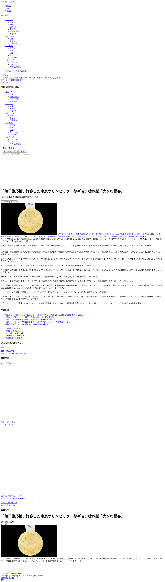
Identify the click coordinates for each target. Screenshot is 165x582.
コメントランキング (9, 503)
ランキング (9, 60)
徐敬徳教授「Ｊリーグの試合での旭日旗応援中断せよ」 (27, 324)
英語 (7, 8)
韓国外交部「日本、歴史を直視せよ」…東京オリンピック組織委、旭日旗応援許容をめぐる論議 (44, 315)
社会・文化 (14, 32)
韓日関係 (4, 75)
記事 (7, 351)
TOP (2, 580)
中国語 (8, 11)
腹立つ (3, 498)
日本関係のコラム (17, 43)
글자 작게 (5, 202)
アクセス (13, 62)
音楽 (11, 50)
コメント (13, 65)
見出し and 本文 (20, 151)
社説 (11, 39)
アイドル (13, 55)
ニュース (9, 20)
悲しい (9, 498)
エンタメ (9, 46)
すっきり (16, 498)
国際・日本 (14, 27)
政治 (11, 22)
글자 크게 (13, 202)
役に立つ (31, 498)
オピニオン (9, 36)
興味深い (23, 498)
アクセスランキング (9, 422)
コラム (12, 41)
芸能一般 (13, 57)
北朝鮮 (12, 29)
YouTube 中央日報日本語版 (16, 71)
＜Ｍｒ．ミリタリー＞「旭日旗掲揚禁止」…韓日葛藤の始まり (30, 320)
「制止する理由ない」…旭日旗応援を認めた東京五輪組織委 (29, 317)
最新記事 (4, 16)
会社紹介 (4, 573)
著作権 (11, 578)
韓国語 (8, 6)
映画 (11, 53)
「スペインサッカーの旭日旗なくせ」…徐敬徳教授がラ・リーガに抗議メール (36, 322)
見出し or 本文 (8, 151)
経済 (11, 24)
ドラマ (12, 48)
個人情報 (4, 578)
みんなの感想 (15, 67)
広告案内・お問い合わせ (18, 573)
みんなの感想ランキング (11, 496)
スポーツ (13, 34)
